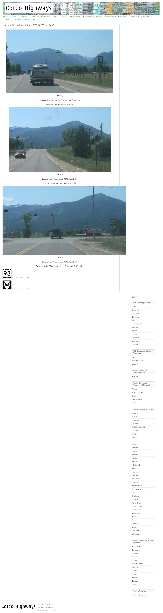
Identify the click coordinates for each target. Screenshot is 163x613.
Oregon (123, 16)
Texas (134, 517)
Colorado (135, 424)
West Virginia (136, 531)
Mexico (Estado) (137, 564)
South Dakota (136, 510)
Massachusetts (76, 16)
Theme (40, 610)
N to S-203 (16, 289)
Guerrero (135, 557)
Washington (147, 16)
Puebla (134, 574)
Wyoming (18, 19)
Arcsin (54, 610)
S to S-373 (25, 277)
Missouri (135, 468)
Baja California (137, 546)
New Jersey (136, 475)
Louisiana (135, 451)
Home (5, 16)
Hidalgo (135, 560)
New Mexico (136, 479)
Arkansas (135, 420)
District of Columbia (139, 427)
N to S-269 (16, 277)
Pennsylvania (136, 503)
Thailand (135, 376)
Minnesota (135, 462)
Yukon (134, 403)
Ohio (133, 493)
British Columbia (138, 392)
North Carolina (137, 486)
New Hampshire (111, 16)
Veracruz (135, 584)
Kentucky (135, 448)
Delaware (46, 16)
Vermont (7, 19)
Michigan (135, 458)
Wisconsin (135, 534)
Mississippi (136, 465)
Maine (64, 16)
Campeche (136, 550)
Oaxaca (134, 571)
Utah (133, 520)
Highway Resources (139, 595)
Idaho (56, 16)
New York (135, 482)
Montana (88, 16)
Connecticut (35, 16)
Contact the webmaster (46, 607)
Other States (30, 19)
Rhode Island (135, 16)
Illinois (134, 434)
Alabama (135, 413)
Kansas (134, 444)
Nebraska (135, 472)
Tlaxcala (135, 581)
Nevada (98, 16)
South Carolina (137, 506)
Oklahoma (135, 496)
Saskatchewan (137, 399)
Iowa (133, 441)
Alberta (134, 389)
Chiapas (135, 553)
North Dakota (136, 489)
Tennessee (136, 513)
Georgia (135, 430)
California (23, 16)
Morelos (135, 567)
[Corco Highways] (82, 14)
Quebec (135, 396)
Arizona (14, 16)
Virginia (134, 527)
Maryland (135, 455)
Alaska (134, 417)
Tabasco (135, 578)
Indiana (134, 437)
